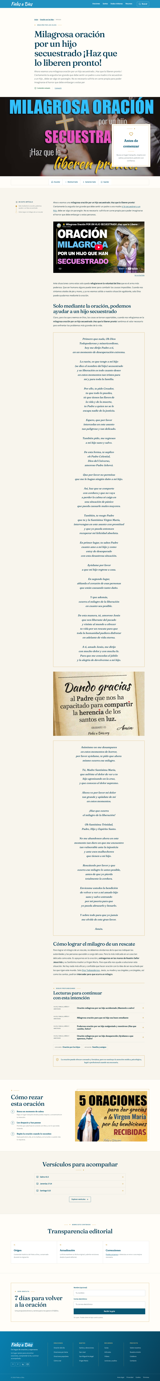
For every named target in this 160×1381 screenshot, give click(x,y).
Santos (105, 3)
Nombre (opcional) (80, 1287)
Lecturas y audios (110, 1361)
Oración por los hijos (47, 19)
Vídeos (106, 1356)
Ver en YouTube (140, 275)
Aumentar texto (90, 182)
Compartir (58, 88)
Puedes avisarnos (112, 1254)
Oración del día (59, 1348)
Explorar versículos (78, 1199)
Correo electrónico (80, 1299)
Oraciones (96, 3)
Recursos (129, 3)
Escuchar (57, 182)
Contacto (133, 1361)
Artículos (107, 1352)
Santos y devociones (86, 1348)
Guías (106, 1348)
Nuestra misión (135, 1352)
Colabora (133, 1356)
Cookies (138, 1377)
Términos (146, 1377)
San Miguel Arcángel (86, 1356)
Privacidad (130, 1377)
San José (82, 1352)
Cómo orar (57, 1361)
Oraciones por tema (61, 1352)
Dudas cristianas (117, 3)
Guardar (106, 182)
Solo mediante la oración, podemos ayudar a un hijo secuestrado (30, 207)
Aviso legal (120, 1377)
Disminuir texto (73, 182)
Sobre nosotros (135, 1348)
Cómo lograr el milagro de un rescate (31, 212)
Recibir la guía (109, 1311)
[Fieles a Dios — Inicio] (22, 4)
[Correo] (28, 1364)
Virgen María (83, 1361)
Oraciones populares (61, 1356)
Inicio (36, 19)
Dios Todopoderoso (91, 970)
